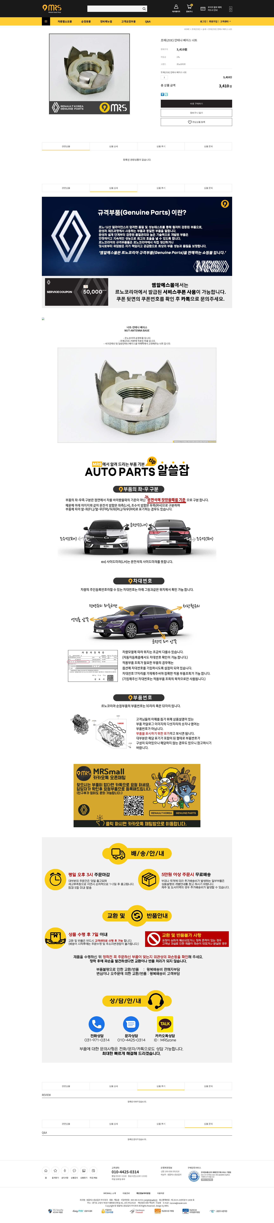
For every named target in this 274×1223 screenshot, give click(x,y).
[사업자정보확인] (150, 1200)
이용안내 (126, 1193)
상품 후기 (161, 146)
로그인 (203, 21)
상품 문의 (208, 146)
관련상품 (66, 146)
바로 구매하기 (196, 103)
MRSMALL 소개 (110, 1193)
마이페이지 (176, 11)
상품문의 (74, 1177)
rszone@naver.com (178, 1203)
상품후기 (83, 1177)
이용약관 (160, 1193)
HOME (186, 29)
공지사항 (64, 1177)
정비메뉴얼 (106, 21)
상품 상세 (113, 146)
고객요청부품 (128, 21)
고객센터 (224, 21)
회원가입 (213, 21)
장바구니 (189, 9)
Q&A (147, 21)
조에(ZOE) (196, 29)
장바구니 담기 (196, 113)
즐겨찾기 (55, 1177)
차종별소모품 (65, 21)
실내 (204, 29)
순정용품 (86, 21)
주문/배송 (93, 1177)
